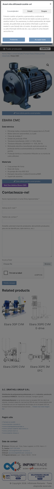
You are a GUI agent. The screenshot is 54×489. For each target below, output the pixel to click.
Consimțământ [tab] (12, 11)
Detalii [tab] (29, 11)
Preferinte (14, 40)
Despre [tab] (44, 11)
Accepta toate (40, 40)
